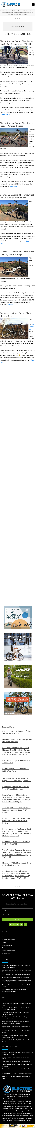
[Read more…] (5, 115)
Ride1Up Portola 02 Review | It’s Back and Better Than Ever (17, 732)
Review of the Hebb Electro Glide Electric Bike (15, 314)
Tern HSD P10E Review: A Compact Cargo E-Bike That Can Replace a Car (16, 779)
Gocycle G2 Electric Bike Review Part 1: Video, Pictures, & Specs (17, 253)
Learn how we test (22, 14)
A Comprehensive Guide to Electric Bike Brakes (15, 977)
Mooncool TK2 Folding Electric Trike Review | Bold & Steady (16, 864)
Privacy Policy (6, 953)
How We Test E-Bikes (8, 939)
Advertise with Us (7, 945)
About (4, 937)
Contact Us (5, 948)
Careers (4, 942)
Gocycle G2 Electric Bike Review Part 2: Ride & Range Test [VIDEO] (17, 196)
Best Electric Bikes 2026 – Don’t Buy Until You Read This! (16, 843)
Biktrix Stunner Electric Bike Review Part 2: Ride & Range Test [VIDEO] (16, 42)
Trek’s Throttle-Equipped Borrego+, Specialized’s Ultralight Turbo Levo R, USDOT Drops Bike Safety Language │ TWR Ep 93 (17, 853)
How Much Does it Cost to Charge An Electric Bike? (17, 1073)
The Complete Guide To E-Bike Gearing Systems (16, 974)
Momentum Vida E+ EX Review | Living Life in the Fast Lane (17, 740)
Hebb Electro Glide (32, 326)
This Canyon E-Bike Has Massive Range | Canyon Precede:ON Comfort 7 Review (17, 810)
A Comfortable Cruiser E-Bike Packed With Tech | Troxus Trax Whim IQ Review (16, 820)
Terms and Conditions (8, 950)
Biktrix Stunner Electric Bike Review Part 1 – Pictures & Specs (16, 124)
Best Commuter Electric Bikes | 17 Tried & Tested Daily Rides (15, 787)
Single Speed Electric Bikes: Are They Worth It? (16, 1061)
